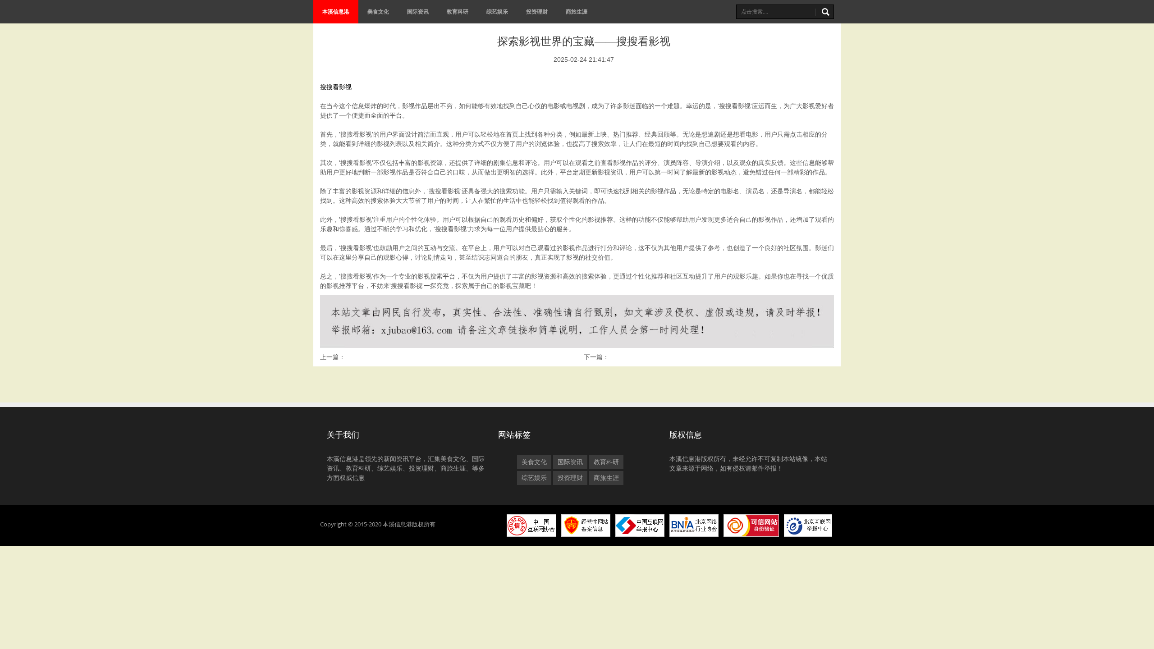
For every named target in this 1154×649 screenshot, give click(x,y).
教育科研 (457, 11)
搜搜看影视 (336, 87)
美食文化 (378, 11)
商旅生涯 (576, 11)
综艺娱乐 (497, 11)
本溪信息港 (335, 11)
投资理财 (537, 11)
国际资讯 (418, 11)
